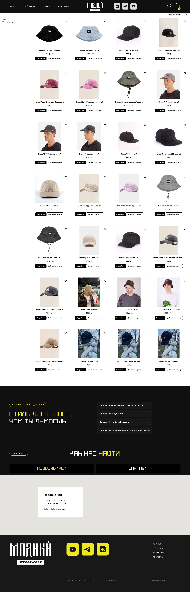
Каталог (156, 543)
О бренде (158, 548)
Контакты (157, 556)
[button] (110, 580)
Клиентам (158, 552)
